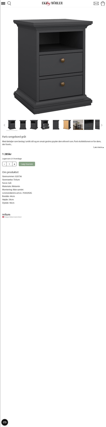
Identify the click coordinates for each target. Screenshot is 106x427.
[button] (3, 3)
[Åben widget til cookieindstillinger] (4, 422)
